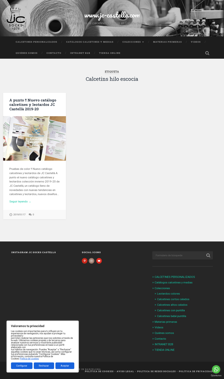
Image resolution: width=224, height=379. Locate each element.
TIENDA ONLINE (109, 52)
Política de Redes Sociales (156, 371)
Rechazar (44, 365)
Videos (196, 41)
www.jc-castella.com (112, 14)
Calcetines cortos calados (173, 299)
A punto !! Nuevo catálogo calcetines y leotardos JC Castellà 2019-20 (32, 104)
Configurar (21, 365)
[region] (43, 346)
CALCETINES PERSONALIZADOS (36, 41)
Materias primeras (167, 41)
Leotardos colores (168, 293)
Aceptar (65, 365)
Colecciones (131, 41)
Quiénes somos (27, 52)
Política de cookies (29, 358)
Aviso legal (125, 371)
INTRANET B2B (80, 52)
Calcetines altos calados (172, 304)
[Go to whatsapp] (216, 369)
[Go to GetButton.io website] (216, 376)
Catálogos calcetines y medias (89, 41)
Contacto (53, 52)
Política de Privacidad (196, 371)
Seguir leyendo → (20, 201)
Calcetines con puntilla (171, 310)
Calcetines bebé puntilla (171, 316)
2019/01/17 (19, 214)
